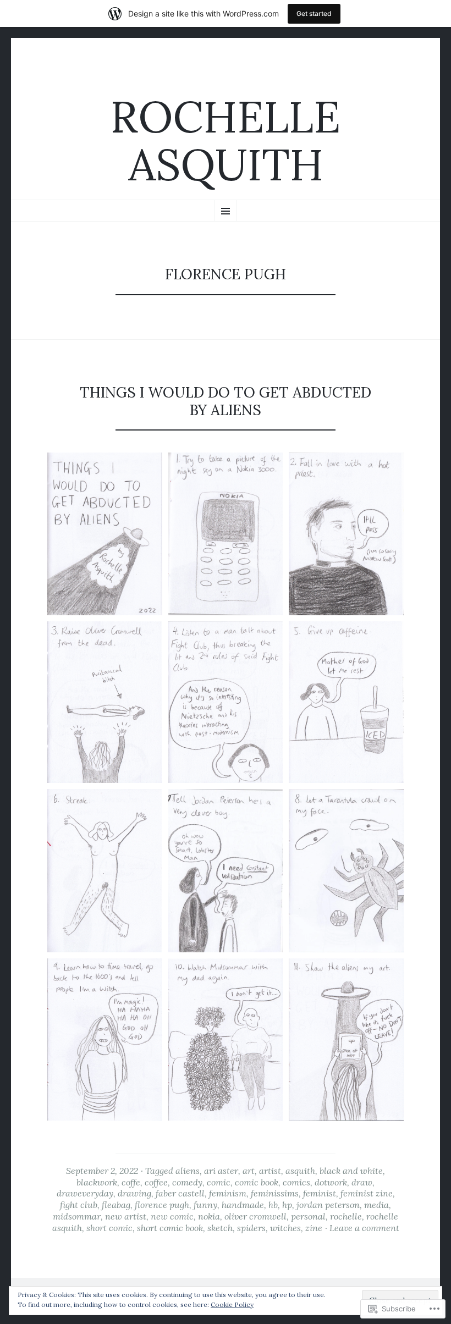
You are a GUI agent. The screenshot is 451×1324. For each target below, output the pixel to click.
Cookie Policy (232, 1304)
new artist (125, 1216)
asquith (300, 1170)
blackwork (96, 1182)
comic (218, 1182)
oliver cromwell (255, 1216)
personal (308, 1216)
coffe (131, 1182)
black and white (351, 1170)
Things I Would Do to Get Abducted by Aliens (225, 401)
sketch (220, 1227)
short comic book (170, 1227)
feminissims (275, 1193)
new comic (172, 1216)
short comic (109, 1227)
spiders (251, 1227)
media (376, 1204)
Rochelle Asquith (225, 141)
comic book (256, 1182)
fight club (78, 1204)
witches (285, 1227)
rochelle (346, 1216)
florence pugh (162, 1204)
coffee (156, 1182)
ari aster (221, 1170)
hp (287, 1204)
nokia (209, 1216)
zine (313, 1227)
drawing (134, 1193)
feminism (227, 1193)
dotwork (331, 1182)
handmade (243, 1204)
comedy (187, 1182)
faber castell (180, 1193)
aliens (187, 1170)
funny (205, 1204)
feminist (319, 1193)
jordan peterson (328, 1204)
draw (361, 1182)
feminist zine (366, 1193)
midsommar (77, 1216)
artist (270, 1170)
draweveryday (85, 1193)
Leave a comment (364, 1227)
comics (296, 1182)
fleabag (116, 1204)
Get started (314, 13)
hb (273, 1204)
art (249, 1170)
